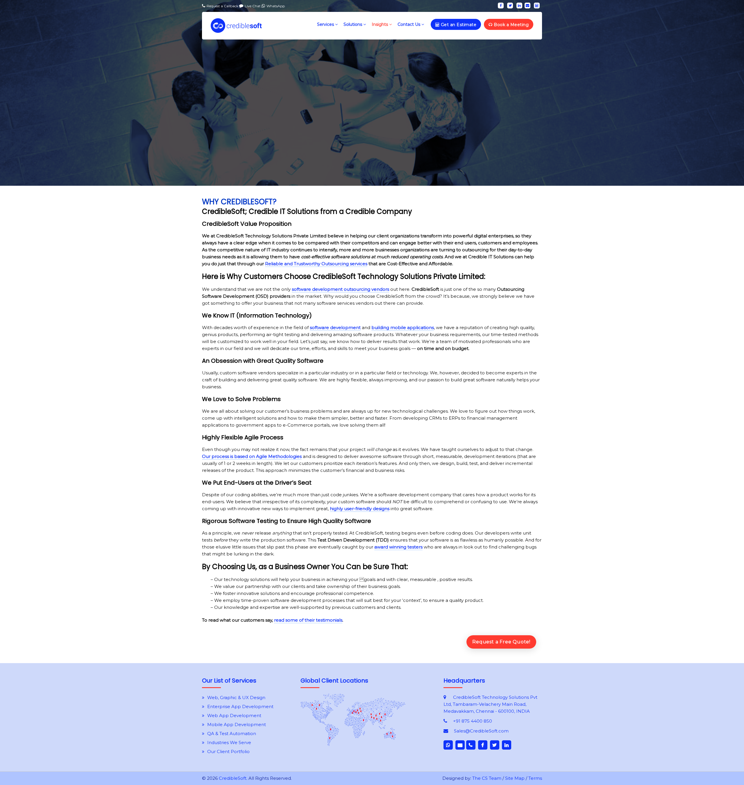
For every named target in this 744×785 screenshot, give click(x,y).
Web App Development (234, 715)
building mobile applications (402, 327)
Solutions (353, 24)
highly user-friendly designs (359, 508)
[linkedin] (519, 5)
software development (335, 327)
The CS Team (486, 778)
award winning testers (398, 547)
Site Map (515, 778)
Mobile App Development (236, 724)
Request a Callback (223, 6)
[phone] (470, 745)
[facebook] (501, 5)
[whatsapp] (448, 745)
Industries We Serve (229, 742)
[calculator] (537, 5)
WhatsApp (276, 6)
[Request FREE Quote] (353, 744)
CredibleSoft (232, 778)
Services (326, 24)
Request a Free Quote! (501, 642)
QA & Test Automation (231, 733)
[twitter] (510, 5)
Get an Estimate (457, 24)
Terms (535, 778)
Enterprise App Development (240, 706)
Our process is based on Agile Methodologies (252, 456)
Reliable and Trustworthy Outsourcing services (316, 263)
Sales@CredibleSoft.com (481, 731)
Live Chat (253, 6)
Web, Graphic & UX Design (236, 697)
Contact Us (409, 24)
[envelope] (527, 5)
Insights (380, 24)
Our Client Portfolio (228, 751)
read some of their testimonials (308, 620)
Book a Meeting (511, 24)
